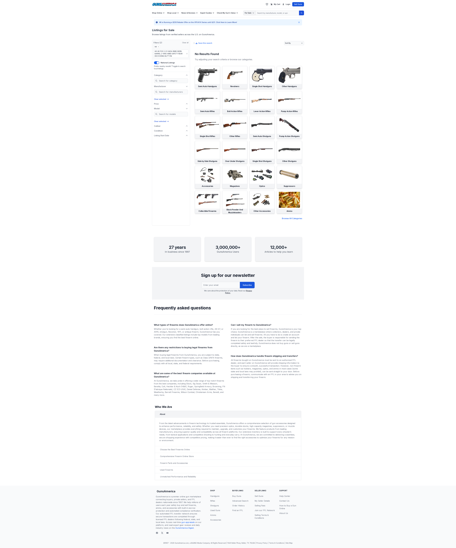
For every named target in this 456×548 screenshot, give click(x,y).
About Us (283, 513)
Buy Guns (236, 496)
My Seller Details (262, 501)
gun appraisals (188, 522)
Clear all (185, 43)
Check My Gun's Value (226, 13)
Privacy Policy (261, 543)
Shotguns (214, 505)
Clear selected (160, 99)
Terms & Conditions (276, 543)
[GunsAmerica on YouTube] (167, 533)
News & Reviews (188, 13)
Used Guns (215, 510)
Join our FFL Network (265, 510)
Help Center (284, 496)
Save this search (205, 43)
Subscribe (247, 285)
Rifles (212, 501)
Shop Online (157, 13)
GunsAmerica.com (182, 543)
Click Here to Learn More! (226, 22)
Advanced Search (240, 501)
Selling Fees (260, 505)
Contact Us (284, 501)
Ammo (213, 515)
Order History (238, 505)
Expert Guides (206, 13)
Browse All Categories (292, 218)
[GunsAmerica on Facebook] (157, 533)
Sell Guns (298, 4)
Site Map (289, 543)
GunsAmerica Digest (184, 528)
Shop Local (171, 13)
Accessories (215, 520)
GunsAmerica (166, 491)
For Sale (248, 13)
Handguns (214, 496)
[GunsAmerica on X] (162, 533)
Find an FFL (237, 510)
